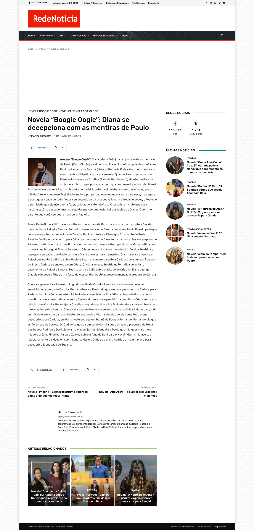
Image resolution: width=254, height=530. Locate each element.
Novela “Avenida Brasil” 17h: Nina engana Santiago (205, 234)
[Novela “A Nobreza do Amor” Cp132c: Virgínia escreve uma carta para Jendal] (136, 480)
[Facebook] (206, 3)
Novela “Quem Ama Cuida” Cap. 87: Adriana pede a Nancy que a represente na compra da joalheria (49, 496)
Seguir (196, 121)
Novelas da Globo (85, 111)
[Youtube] (224, 3)
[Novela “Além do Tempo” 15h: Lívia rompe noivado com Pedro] (175, 256)
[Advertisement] (127, 78)
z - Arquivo (41, 48)
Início (30, 48)
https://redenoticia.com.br (70, 417)
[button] (222, 35)
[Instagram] (210, 3)
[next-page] (36, 512)
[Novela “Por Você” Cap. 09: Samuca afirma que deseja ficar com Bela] (92, 480)
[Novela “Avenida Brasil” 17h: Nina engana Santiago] (175, 233)
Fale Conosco (204, 526)
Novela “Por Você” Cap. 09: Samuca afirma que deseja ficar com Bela (92, 498)
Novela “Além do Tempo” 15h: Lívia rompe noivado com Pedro (206, 257)
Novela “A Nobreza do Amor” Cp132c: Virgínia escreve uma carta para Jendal (136, 498)
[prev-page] (30, 512)
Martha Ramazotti (41, 136)
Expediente (220, 526)
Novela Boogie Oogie (60, 48)
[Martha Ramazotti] (43, 421)
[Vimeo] (219, 3)
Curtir (175, 121)
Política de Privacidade (182, 526)
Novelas (65, 111)
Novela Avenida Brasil (199, 229)
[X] (215, 3)
